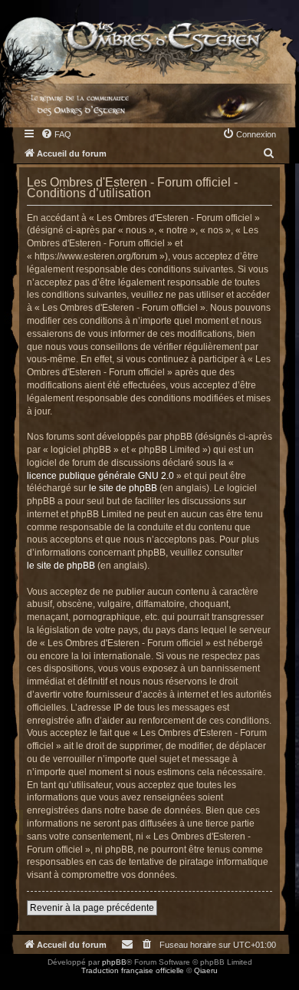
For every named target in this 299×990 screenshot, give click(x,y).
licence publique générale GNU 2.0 (100, 475)
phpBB (114, 962)
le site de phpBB (123, 488)
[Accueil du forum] (149, 39)
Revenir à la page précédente (92, 908)
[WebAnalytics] (30, 984)
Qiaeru (206, 970)
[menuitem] (56, 134)
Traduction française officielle (132, 970)
